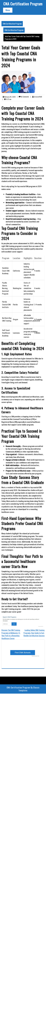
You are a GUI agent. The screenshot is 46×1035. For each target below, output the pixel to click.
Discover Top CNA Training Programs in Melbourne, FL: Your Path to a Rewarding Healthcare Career (10, 634)
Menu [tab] (8, 10)
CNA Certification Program (23, 3)
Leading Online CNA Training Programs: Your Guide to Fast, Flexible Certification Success (34, 633)
